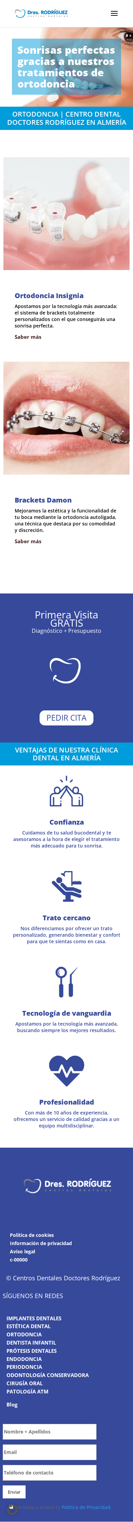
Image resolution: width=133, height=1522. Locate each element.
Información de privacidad (41, 1243)
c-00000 (19, 1259)
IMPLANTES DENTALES (33, 1318)
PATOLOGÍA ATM (27, 1391)
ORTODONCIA (24, 1334)
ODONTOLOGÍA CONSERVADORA (47, 1375)
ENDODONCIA (24, 1359)
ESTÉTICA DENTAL (28, 1326)
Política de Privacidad (86, 1507)
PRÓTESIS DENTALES (31, 1350)
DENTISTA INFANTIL (31, 1342)
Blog (11, 1404)
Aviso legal (22, 1251)
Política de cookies (32, 1235)
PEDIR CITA (66, 717)
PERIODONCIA (24, 1367)
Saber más (28, 336)
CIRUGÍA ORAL (24, 1383)
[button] (12, 1509)
